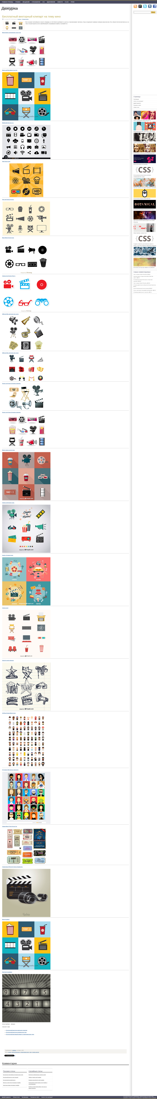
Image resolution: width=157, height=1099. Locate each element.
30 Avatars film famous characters (10, 769)
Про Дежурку (25, 1097)
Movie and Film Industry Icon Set (9, 70)
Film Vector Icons (6, 161)
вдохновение (51, 2)
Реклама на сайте (35, 1097)
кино (31, 1052)
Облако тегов (16, 1097)
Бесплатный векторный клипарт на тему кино (31, 16)
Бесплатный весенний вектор (9, 1080)
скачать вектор (35, 1052)
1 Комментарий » (25, 19)
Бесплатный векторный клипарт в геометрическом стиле (20, 1034)
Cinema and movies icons (8, 502)
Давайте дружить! (6, 1097)
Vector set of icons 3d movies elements (11, 383)
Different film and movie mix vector (10, 314)
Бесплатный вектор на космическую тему (16, 1032)
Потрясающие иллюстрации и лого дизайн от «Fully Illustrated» (38, 1083)
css (43, 2)
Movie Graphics (5, 919)
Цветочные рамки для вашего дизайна (11, 1085)
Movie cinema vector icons (8, 450)
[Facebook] (154, 6)
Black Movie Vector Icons (8, 237)
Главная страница (7, 2)
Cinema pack (5, 608)
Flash (66, 2)
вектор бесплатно (16, 1052)
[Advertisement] (34, 1044)
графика (17, 2)
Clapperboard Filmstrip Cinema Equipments (12, 866)
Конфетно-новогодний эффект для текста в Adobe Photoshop (38, 1087)
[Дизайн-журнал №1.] (9, 8)
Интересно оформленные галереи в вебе (37, 1074)
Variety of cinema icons (7, 555)
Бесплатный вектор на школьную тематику (16, 1030)
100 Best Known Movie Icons (9, 713)
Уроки (72, 2)
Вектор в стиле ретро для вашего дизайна (12, 1082)
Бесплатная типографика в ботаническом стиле (13, 1074)
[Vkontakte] (150, 6)
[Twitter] (145, 6)
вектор (9, 1052)
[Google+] (140, 6)
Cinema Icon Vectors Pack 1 (9, 276)
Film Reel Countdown (7, 972)
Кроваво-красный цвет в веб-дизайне (36, 1080)
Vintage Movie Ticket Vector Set (9, 826)
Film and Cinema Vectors (8, 199)
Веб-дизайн (26, 2)
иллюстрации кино (24, 1052)
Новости (60, 2)
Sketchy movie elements (8, 660)
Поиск (153, 12)
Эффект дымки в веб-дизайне (35, 1077)
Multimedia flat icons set (8, 122)
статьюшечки (36, 2)
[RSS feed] (135, 6)
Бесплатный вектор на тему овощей (10, 1077)
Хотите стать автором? (47, 1097)
